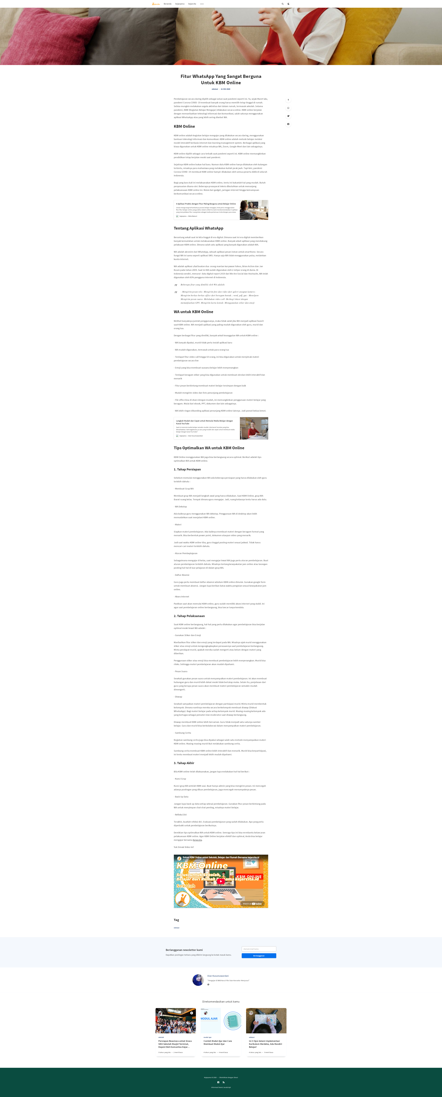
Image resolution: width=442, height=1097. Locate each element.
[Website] (208, 984)
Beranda (167, 3)
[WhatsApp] (288, 108)
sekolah (161, 1037)
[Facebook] (288, 124)
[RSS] (224, 1082)
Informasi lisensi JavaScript (221, 1087)
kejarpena (179, 3)
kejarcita (192, 3)
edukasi (215, 89)
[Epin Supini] (251, 1013)
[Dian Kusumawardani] (198, 980)
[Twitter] (288, 116)
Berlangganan (259, 956)
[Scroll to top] (288, 100)
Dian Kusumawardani (218, 975)
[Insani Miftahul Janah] (160, 1013)
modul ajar (207, 1037)
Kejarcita (197, 839)
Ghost (236, 1077)
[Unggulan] (191, 1013)
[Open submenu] (202, 4)
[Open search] (283, 4)
